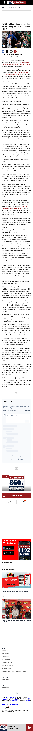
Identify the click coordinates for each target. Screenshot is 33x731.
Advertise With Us (12, 7)
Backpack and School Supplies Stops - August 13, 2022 (16, 621)
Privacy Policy (15, 699)
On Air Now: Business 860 (16, 488)
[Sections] (3, 2)
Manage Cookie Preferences (10, 704)
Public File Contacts (7, 662)
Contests (4, 7)
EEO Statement (6, 659)
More (19, 7)
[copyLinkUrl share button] (15, 51)
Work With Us (5, 653)
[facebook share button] (3, 51)
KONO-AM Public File (7, 665)
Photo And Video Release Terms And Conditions (14, 672)
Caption (26, 46)
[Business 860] (16, 2)
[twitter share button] (7, 51)
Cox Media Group (11, 697)
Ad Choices (14, 700)
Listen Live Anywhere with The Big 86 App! (15, 591)
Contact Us (5, 650)
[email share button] (11, 51)
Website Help (5, 687)
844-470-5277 (17, 495)
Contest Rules (5, 656)
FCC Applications (6, 668)
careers (28, 700)
